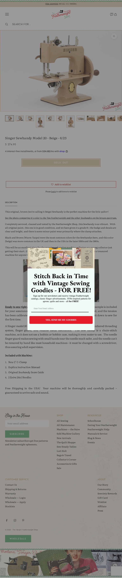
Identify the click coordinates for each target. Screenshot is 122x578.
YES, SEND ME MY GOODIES (61, 319)
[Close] (91, 251)
